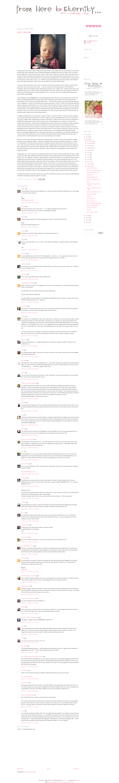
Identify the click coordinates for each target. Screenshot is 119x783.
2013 (87, 215)
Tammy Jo (23, 339)
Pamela (23, 231)
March (89, 161)
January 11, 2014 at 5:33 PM (29, 603)
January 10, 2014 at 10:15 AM (30, 447)
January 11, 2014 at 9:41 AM (29, 582)
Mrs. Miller (23, 646)
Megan (23, 188)
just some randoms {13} (93, 172)
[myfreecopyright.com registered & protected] (59, 782)
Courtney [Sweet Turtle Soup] (28, 575)
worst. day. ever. (91, 201)
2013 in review (90, 198)
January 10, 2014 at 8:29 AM (29, 302)
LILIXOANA (24, 306)
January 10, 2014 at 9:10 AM (29, 398)
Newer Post (20, 768)
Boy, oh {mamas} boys (27, 676)
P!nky (22, 239)
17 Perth (23, 502)
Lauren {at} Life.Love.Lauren (28, 598)
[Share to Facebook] (44, 179)
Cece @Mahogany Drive (27, 546)
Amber (22, 429)
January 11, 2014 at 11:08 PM (30, 652)
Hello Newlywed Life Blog (27, 200)
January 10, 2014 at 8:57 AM (29, 379)
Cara (22, 415)
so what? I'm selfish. (92, 207)
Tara (22, 451)
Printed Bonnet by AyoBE (27, 283)
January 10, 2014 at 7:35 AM (29, 235)
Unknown (23, 253)
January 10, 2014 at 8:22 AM (29, 279)
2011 (87, 220)
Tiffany (23, 607)
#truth (88, 181)
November (90, 143)
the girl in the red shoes (27, 439)
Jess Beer (23, 274)
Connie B (65, 780)
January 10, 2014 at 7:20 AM (29, 213)
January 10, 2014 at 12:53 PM (30, 521)
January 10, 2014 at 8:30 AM (29, 312)
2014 (87, 139)
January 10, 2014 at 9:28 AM (29, 411)
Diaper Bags (24, 569)
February (89, 164)
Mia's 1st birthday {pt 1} (93, 205)
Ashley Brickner (25, 586)
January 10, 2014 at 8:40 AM (29, 368)
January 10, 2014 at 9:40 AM (29, 435)
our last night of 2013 (92, 212)
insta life (89, 210)
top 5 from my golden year (93, 179)
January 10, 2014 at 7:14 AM (29, 202)
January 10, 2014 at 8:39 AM (29, 346)
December (90, 141)
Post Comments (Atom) (30, 772)
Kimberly (23, 478)
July (88, 152)
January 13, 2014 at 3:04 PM (29, 691)
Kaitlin (22, 217)
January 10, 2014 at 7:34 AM (29, 227)
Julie (22, 350)
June (88, 154)
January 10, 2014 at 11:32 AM (30, 474)
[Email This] (39, 179)
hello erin (23, 360)
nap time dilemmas (91, 194)
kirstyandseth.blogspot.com (28, 471)
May (88, 157)
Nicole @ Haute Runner (27, 695)
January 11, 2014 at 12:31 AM (30, 571)
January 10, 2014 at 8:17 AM (29, 270)
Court (22, 710)
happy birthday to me (92, 177)
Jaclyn (22, 372)
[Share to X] (42, 179)
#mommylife (24, 537)
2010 (87, 222)
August (89, 150)
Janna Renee (24, 682)
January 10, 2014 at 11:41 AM (30, 498)
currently (89, 196)
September (90, 148)
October (89, 145)
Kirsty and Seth (25, 463)
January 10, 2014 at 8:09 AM (29, 260)
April (88, 159)
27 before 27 (90, 174)
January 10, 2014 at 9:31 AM (29, 425)
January (89, 166)
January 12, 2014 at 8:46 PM (29, 678)
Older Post (76, 768)
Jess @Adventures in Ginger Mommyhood (32, 656)
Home (48, 768)
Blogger (78, 780)
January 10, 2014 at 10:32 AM (30, 460)
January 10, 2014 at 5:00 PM (29, 554)
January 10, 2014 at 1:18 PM (29, 533)
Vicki (22, 626)
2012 (87, 218)
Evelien (23, 206)
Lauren (23, 512)
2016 (87, 134)
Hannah (23, 402)
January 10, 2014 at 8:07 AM (29, 249)
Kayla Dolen (24, 670)
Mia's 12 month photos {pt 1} (94, 191)
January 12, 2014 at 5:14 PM (29, 666)
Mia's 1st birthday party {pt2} (94, 203)
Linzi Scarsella (25, 525)
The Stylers (24, 264)
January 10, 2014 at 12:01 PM (30, 508)
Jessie (22, 316)
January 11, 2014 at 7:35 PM (29, 622)
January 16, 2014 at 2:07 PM (29, 707)
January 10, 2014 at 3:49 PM (29, 542)
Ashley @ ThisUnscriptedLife (28, 383)
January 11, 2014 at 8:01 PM (29, 634)
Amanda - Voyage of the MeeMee (29, 617)
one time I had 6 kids (92, 168)
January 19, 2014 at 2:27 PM (29, 722)
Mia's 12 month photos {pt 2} (94, 170)
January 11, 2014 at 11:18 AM (30, 594)
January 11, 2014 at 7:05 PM (29, 613)
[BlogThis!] (40, 179)
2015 (87, 137)
